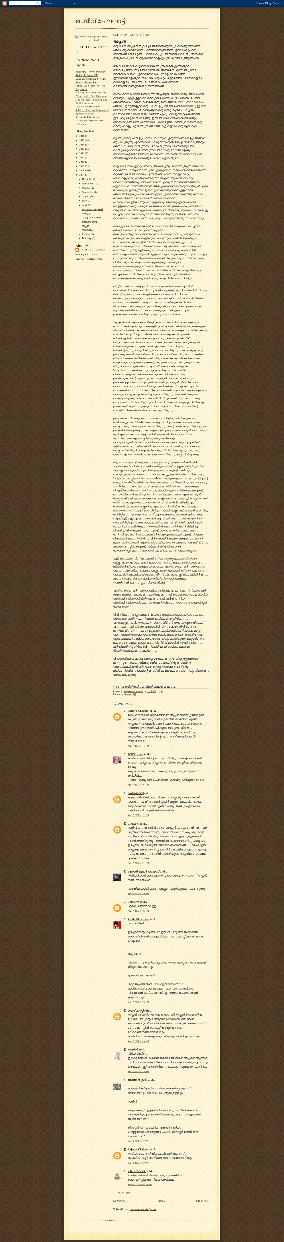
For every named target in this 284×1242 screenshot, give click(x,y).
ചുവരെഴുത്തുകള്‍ (92, 209)
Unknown (133, 901)
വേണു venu (135, 754)
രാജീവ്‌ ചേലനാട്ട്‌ (100, 20)
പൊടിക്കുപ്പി (136, 1010)
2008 (82, 170)
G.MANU (133, 823)
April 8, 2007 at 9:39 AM (138, 1162)
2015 (82, 140)
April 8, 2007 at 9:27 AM (138, 1141)
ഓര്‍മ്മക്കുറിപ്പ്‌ (128, 694)
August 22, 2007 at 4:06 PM (140, 1184)
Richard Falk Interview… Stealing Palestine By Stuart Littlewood (89, 120)
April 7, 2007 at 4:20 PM (138, 1002)
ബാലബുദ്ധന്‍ (89, 221)
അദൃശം (86, 213)
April (85, 205)
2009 (82, 166)
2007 (82, 174)
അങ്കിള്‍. (133, 1049)
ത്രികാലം (87, 229)
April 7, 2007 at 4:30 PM (138, 1041)
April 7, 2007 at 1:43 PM (138, 745)
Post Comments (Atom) (143, 1209)
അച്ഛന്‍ (85, 225)
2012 (82, 153)
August (86, 196)
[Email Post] (161, 691)
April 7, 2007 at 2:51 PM (138, 863)
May (84, 200)
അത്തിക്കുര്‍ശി (137, 1080)
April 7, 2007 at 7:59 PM (138, 1071)
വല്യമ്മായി (136, 793)
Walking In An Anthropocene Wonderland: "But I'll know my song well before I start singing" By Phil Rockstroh (91, 98)
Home (161, 1201)
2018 (82, 135)
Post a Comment (124, 1192)
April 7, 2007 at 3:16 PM (138, 893)
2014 (82, 144)
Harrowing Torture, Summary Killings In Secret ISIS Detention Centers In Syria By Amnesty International (90, 77)
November (88, 183)
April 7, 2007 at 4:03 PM (138, 910)
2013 (82, 148)
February (87, 238)
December (87, 179)
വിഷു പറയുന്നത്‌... (92, 217)
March (85, 234)
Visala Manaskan (138, 919)
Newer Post (119, 1201)
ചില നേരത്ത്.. (137, 1171)
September (88, 192)
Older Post (202, 1201)
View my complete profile (88, 258)
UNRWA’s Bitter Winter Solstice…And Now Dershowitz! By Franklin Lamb (92, 110)
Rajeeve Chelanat (92, 249)
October (86, 187)
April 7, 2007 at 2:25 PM (138, 815)
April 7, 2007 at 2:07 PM (138, 784)
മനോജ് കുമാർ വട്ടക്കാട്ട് (143, 871)
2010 (82, 161)
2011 (82, 157)
